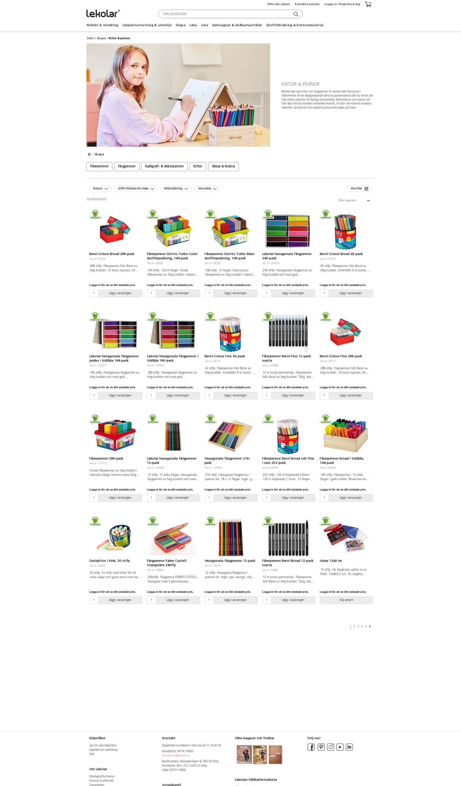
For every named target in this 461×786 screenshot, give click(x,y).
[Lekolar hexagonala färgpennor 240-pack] (288, 231)
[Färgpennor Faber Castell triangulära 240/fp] (173, 537)
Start (90, 38)
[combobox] (230, 14)
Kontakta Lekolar (307, 4)
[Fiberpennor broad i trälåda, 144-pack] (346, 435)
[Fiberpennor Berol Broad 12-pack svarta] (288, 537)
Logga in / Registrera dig (342, 4)
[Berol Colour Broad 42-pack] (346, 231)
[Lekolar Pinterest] (321, 750)
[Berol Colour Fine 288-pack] (346, 333)
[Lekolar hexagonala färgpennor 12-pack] (173, 435)
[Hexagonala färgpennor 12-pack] (230, 537)
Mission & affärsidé (101, 781)
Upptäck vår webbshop (103, 750)
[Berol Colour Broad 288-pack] (115, 231)
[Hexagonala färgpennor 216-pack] (230, 435)
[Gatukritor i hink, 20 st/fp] (115, 537)
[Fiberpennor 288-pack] (115, 435)
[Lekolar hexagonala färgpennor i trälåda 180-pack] (173, 333)
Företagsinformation (102, 776)
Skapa (101, 38)
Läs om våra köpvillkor (103, 745)
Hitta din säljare (278, 4)
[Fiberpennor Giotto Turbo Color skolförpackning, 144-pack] (173, 231)
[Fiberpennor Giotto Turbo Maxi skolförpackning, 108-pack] (230, 231)
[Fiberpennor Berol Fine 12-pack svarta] (288, 333)
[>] (370, 626)
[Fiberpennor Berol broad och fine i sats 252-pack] (288, 435)
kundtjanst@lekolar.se (175, 755)
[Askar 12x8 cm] (346, 537)
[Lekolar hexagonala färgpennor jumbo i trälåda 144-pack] (115, 333)
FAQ (91, 754)
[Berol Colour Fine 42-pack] (230, 333)
